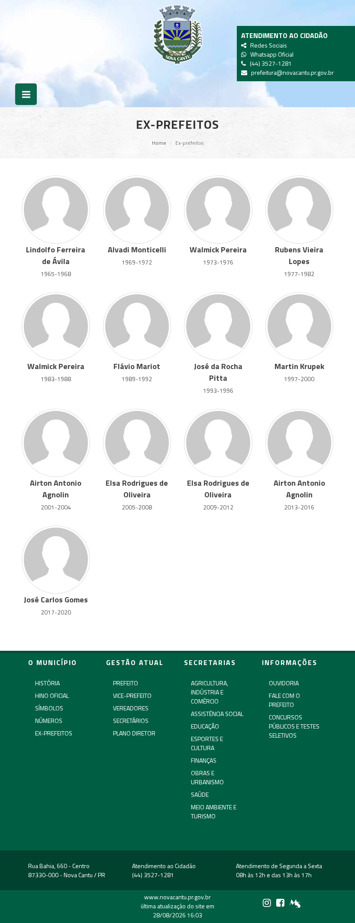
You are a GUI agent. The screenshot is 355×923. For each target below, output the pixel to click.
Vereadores (130, 708)
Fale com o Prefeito (284, 700)
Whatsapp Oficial (271, 54)
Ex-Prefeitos (53, 733)
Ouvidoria (284, 682)
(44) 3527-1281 (269, 63)
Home (159, 143)
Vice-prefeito (132, 695)
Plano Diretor (134, 733)
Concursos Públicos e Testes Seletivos (294, 726)
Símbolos (49, 708)
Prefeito (125, 682)
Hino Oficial (52, 695)
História (47, 682)
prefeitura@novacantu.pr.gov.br (291, 72)
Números (48, 720)
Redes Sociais (267, 45)
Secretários (130, 720)
